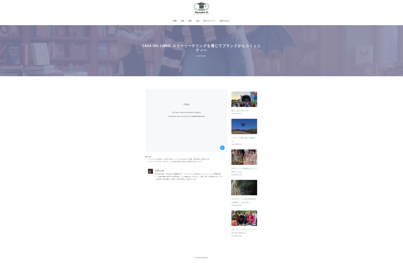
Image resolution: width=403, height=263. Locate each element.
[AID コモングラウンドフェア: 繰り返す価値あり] (244, 224)
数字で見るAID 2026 (240, 110)
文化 (197, 21)
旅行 (190, 21)
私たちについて (209, 21)
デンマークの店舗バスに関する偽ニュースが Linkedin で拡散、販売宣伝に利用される (178, 159)
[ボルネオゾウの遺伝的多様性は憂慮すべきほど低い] (244, 193)
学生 (182, 21)
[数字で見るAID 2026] (244, 105)
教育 (175, 21)
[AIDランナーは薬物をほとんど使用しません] (244, 163)
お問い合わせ (225, 21)
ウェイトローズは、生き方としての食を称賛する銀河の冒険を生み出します (175, 161)
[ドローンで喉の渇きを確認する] (244, 132)
